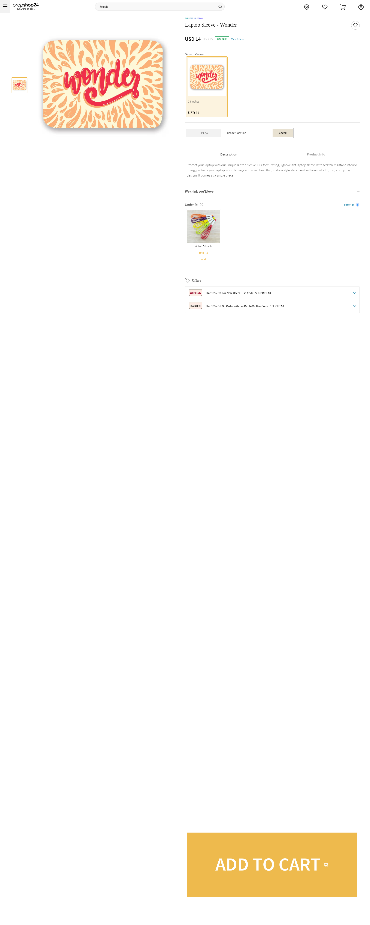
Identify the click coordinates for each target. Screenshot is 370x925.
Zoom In (349, 205)
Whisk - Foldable (203, 246)
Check (282, 133)
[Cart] (343, 6)
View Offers (237, 39)
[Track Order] (307, 6)
